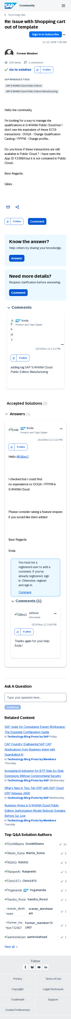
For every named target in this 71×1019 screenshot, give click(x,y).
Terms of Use (53, 978)
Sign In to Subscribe (45, 34)
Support (53, 999)
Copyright (18, 989)
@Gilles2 (22, 456)
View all (10, 946)
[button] (37, 69)
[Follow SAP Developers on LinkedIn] (45, 967)
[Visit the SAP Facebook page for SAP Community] (25, 967)
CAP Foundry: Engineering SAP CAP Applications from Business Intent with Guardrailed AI (30, 749)
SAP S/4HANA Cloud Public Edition (24, 85)
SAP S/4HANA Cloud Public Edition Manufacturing (32, 91)
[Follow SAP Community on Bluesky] (32, 967)
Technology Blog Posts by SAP (28, 736)
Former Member (27, 53)
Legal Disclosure (53, 989)
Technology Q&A (16, 15)
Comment (37, 221)
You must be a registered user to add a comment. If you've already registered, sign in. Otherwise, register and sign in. (34, 574)
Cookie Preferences (17, 1009)
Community (27, 5)
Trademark (17, 999)
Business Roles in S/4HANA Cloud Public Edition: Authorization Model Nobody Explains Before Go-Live (35, 810)
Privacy (17, 978)
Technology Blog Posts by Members (31, 759)
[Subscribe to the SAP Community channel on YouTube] (39, 967)
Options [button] (64, 34)
